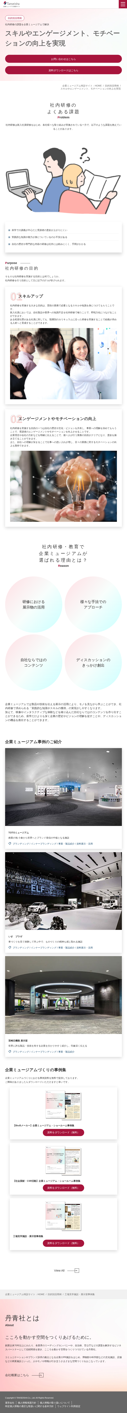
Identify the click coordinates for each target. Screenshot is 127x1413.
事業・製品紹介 (66, 843)
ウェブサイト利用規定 (68, 1406)
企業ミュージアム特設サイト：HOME (82, 85)
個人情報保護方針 (27, 1402)
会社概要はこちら (17, 1375)
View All (59, 1270)
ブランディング (21, 843)
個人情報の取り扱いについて (55, 1402)
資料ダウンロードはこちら (63, 70)
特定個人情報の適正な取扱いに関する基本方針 (29, 1406)
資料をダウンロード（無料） (63, 1132)
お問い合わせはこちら (63, 59)
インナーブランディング (43, 843)
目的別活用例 (112, 85)
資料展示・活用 (85, 843)
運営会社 (9, 1402)
